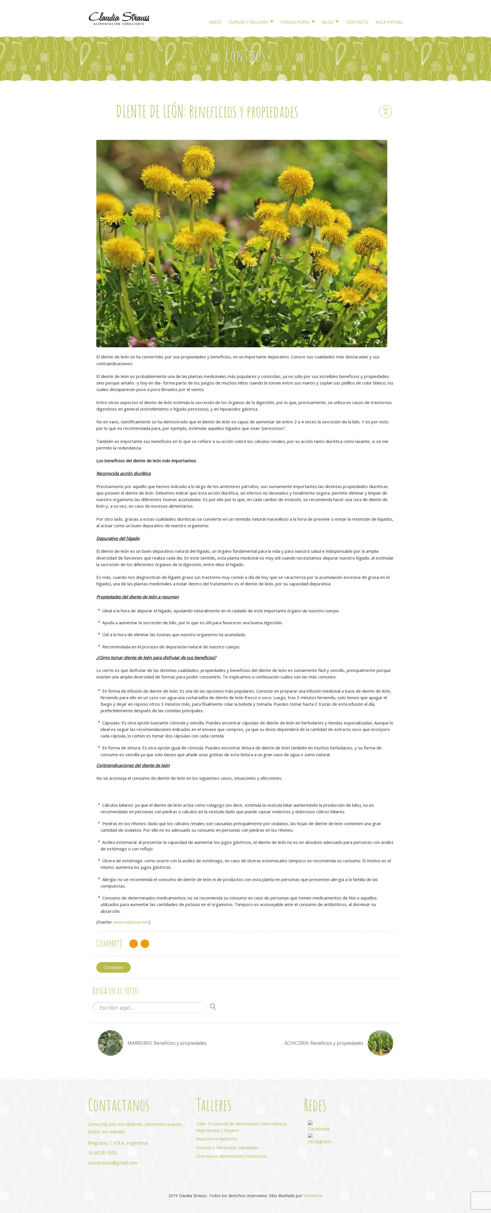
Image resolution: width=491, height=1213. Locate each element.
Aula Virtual (389, 22)
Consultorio (295, 22)
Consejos (113, 967)
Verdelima (312, 1195)
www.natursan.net (131, 922)
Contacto (357, 22)
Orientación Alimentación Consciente (231, 1156)
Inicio (215, 22)
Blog (327, 22)
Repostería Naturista (216, 1138)
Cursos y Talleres (248, 22)
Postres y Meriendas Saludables (227, 1147)
